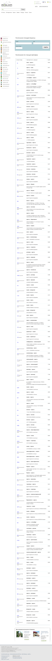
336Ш (18, 462)
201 (17, 380)
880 (17, 594)
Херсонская (5, 78)
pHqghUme (5, 38)
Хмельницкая (6, 80)
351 (17, 479)
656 (17, 558)
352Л (18, 489)
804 (17, 573)
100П (18, 226)
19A (17, 78)
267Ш (18, 430)
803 (17, 568)
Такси (30, 12)
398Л (18, 512)
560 (17, 522)
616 (17, 546)
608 (17, 535)
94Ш (18, 207)
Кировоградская (6, 57)
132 (17, 342)
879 (17, 589)
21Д (18, 90)
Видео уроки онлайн (5, 659)
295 (17, 452)
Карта (14, 12)
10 (17, 68)
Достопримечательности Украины (25, 629)
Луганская (5, 61)
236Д (18, 425)
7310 (18, 621)
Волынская (5, 40)
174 (17, 375)
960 (17, 599)
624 (17, 552)
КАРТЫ (29, 654)
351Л (18, 484)
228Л (18, 387)
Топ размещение (4, 657)
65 (17, 169)
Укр (50, 2)
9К (17, 63)
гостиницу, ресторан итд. (17, 658)
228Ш (18, 392)
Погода (22, 12)
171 (17, 360)
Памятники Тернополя (26, 632)
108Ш (18, 275)
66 (17, 174)
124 (17, 321)
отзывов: (26, 639)
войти (36, 6)
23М (18, 107)
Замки (18, 12)
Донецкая (5, 45)
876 (17, 583)
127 (17, 332)
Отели (26, 12)
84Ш (18, 196)
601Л (18, 529)
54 (17, 159)
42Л (18, 143)
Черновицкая (6, 86)
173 (17, 370)
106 (17, 237)
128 (17, 337)
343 (17, 467)
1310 (18, 604)
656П (18, 563)
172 (17, 365)
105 (17, 232)
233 (17, 410)
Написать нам (38, 3)
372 (17, 500)
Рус (45, 2)
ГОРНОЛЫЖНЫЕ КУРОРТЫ (15, 654)
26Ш (18, 133)
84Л (18, 179)
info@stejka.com (12, 650)
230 (17, 397)
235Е (18, 420)
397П (18, 507)
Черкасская (5, 82)
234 (17, 415)
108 (17, 257)
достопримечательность (17, 657)
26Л (18, 123)
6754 (18, 609)
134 (17, 348)
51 (17, 148)
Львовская (5, 63)
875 (17, 578)
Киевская (5, 56)
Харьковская (6, 76)
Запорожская (6, 51)
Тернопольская (6, 74)
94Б (17, 201)
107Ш (18, 252)
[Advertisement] (26, 24)
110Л (18, 295)
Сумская (4, 73)
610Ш (18, 540)
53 (17, 153)
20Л (18, 84)
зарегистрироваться (43, 6)
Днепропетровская (7, 42)
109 (17, 285)
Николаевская (6, 65)
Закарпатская (6, 49)
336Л (18, 457)
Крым (4, 59)
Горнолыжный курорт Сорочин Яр (44, 633)
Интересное (9, 12)
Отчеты (3, 12)
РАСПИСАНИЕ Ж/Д (5, 654)
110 (17, 290)
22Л (18, 102)
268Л (18, 447)
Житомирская (6, 47)
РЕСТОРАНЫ (24, 654)
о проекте (37, 1)
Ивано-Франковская (6, 53)
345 (17, 473)
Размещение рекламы (5, 655)
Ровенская (5, 71)
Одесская (5, 67)
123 (17, 315)
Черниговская (6, 84)
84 (17, 184)
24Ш (18, 112)
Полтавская (5, 69)
